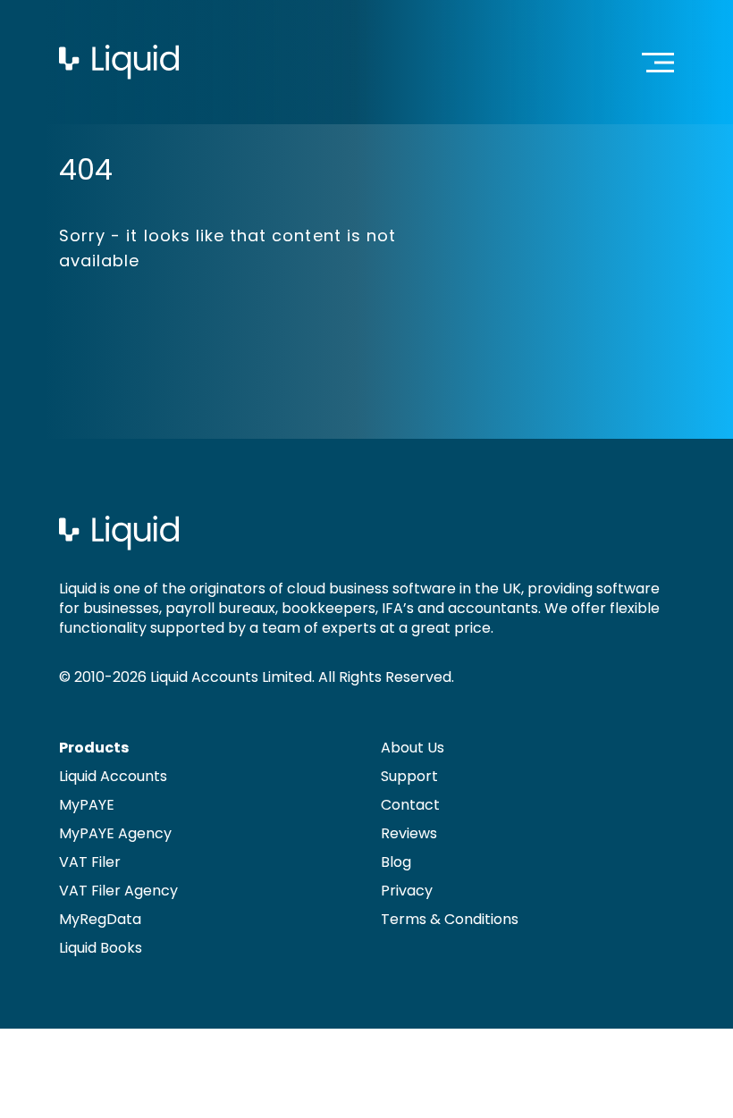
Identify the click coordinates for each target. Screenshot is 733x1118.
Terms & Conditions (449, 919)
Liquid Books (100, 947)
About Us (412, 747)
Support (409, 776)
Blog (396, 862)
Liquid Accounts (113, 776)
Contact (410, 804)
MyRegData (100, 919)
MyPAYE (86, 804)
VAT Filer (90, 862)
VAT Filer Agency (118, 890)
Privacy (407, 890)
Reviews (409, 833)
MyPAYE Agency (115, 833)
